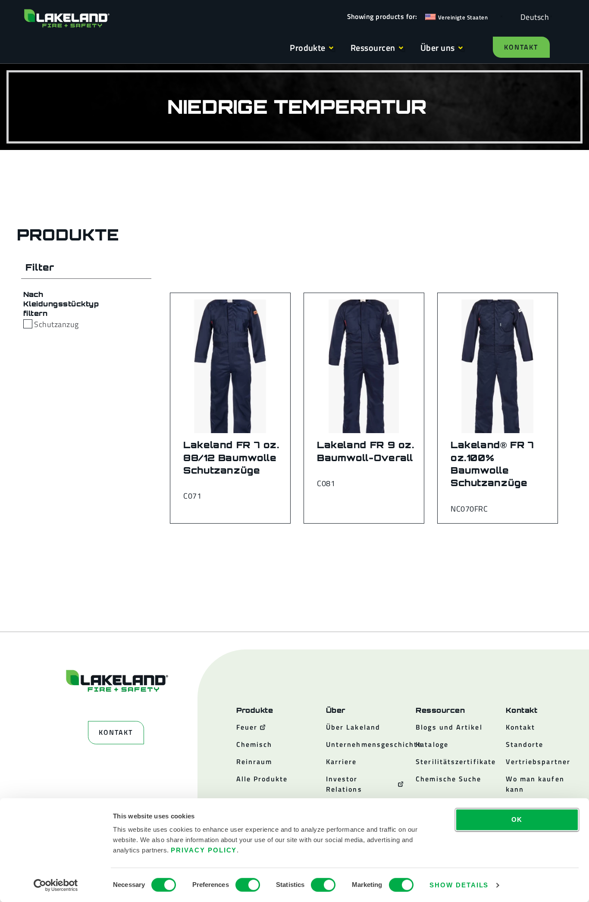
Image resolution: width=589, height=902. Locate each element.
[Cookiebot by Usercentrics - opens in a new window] (56, 885)
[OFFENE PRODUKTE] (331, 47)
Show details (459, 885)
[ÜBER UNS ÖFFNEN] (460, 47)
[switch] (247, 885)
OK (517, 819)
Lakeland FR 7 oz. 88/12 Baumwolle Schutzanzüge (231, 457)
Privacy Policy (204, 850)
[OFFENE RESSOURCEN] (401, 47)
